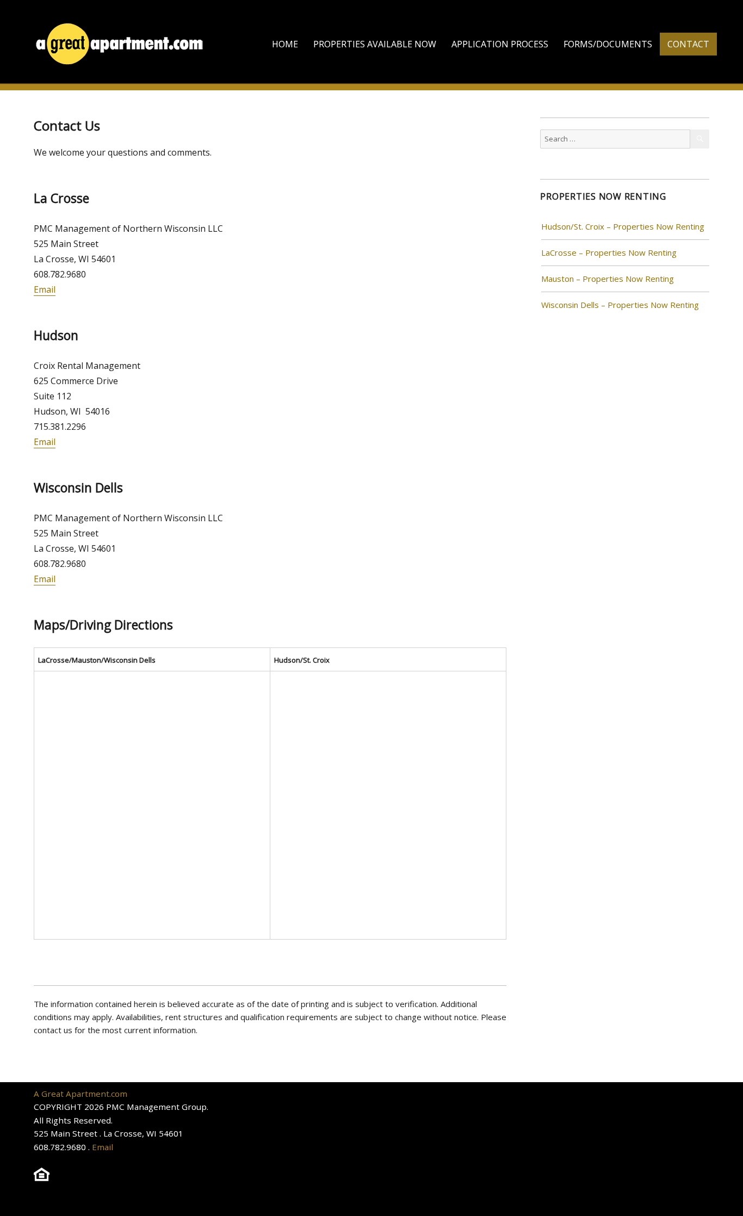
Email (44, 289)
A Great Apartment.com (80, 1093)
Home (285, 44)
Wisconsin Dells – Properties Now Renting (620, 304)
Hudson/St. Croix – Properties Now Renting (622, 226)
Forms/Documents (608, 44)
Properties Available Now (374, 44)
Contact (688, 44)
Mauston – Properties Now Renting (607, 278)
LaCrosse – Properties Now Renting (609, 252)
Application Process (499, 44)
